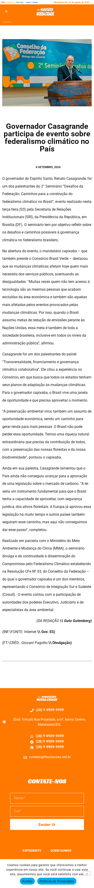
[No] (87, 873)
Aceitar (27, 881)
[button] (6, 12)
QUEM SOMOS (60, 850)
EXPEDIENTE (32, 850)
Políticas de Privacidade (56, 881)
